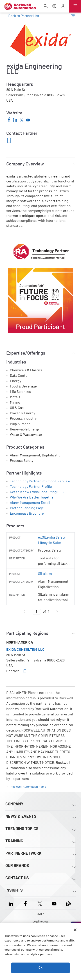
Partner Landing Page (27, 508)
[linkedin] (15, 120)
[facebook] (9, 120)
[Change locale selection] (54, 6)
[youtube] (28, 120)
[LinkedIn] (12, 903)
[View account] (63, 6)
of (46, 611)
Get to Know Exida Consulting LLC (37, 492)
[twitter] (21, 120)
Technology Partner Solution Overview (40, 481)
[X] (40, 903)
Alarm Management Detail (30, 503)
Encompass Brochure (27, 513)
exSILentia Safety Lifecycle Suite (51, 540)
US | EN (40, 914)
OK (40, 967)
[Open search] (46, 6)
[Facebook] (25, 903)
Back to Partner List (23, 16)
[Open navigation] (75, 6)
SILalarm (45, 574)
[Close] (75, 929)
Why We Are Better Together (32, 497)
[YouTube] (54, 903)
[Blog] (68, 903)
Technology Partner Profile (31, 486)
